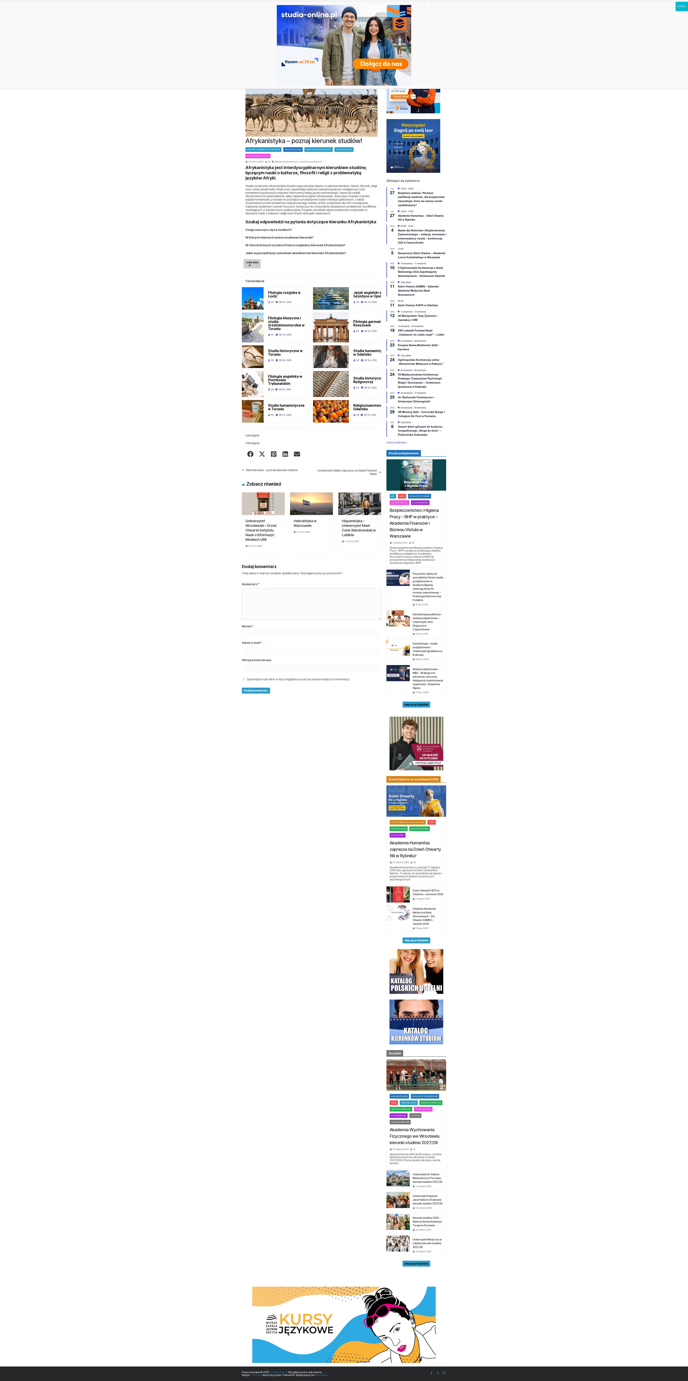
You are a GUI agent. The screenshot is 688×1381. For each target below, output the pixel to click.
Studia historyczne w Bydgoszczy (370, 380)
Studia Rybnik (397, 835)
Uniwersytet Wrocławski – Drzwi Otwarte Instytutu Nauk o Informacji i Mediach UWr (260, 530)
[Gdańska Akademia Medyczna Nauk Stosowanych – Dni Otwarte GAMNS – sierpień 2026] (398, 918)
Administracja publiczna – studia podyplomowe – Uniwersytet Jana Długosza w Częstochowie (427, 622)
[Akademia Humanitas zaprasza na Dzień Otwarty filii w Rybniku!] (416, 801)
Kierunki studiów (293, 149)
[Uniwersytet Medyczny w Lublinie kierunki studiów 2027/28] (398, 1245)
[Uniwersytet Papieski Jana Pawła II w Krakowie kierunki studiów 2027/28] (398, 1201)
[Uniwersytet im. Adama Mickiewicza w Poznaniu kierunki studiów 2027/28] (398, 1180)
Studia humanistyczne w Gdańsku (371, 352)
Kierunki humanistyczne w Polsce (263, 149)
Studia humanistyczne (258, 156)
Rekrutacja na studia (431, 1103)
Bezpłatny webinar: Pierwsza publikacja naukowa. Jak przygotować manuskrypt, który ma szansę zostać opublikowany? (421, 199)
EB (413, 543)
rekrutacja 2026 (398, 829)
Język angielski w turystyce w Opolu (368, 294)
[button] (250, 454)
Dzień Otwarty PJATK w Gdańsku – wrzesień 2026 (428, 892)
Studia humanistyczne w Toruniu (286, 407)
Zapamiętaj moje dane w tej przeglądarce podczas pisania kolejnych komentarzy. (298, 679)
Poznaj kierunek (344, 149)
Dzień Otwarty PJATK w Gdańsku (418, 305)
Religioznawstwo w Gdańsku (369, 407)
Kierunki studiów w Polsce (318, 149)
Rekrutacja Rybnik (419, 829)
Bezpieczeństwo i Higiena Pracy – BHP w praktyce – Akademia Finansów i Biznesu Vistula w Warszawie (414, 523)
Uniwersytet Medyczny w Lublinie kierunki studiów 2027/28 (427, 1243)
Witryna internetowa (256, 660)
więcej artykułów (416, 704)
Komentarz (251, 584)
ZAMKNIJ (682, 6)
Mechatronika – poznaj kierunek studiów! (272, 470)
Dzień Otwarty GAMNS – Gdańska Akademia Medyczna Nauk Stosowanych (418, 290)
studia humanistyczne (311, 161)
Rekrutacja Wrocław (401, 1109)
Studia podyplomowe (419, 496)
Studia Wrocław (398, 1116)
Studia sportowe (423, 1109)
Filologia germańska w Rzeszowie (371, 323)
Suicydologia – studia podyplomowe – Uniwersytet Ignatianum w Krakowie (427, 649)
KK (269, 161)
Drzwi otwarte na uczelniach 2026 (407, 822)
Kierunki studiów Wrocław (425, 1096)
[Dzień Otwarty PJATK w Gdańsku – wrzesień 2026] (398, 894)
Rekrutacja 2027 (408, 1103)
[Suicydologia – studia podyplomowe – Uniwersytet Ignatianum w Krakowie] (398, 651)
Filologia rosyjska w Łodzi (284, 294)
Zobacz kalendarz (396, 442)
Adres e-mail (252, 642)
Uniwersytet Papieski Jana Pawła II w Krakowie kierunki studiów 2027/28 (427, 1199)
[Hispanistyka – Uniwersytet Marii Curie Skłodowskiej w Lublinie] (359, 494)
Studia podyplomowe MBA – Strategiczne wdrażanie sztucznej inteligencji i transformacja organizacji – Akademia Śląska (428, 678)
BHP (393, 496)
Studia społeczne (399, 503)
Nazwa (248, 626)
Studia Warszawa (420, 503)
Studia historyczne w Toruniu (285, 352)
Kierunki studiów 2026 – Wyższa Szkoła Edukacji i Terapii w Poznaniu (427, 1221)
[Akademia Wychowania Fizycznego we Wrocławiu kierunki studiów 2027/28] (416, 1075)
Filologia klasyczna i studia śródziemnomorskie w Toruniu (286, 323)
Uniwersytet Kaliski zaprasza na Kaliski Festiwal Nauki (347, 472)
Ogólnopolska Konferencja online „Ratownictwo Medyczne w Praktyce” (420, 362)
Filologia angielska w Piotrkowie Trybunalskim (285, 380)
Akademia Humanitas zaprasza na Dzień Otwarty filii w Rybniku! (415, 849)
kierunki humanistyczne (286, 161)
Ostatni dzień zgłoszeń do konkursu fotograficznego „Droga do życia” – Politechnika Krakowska (420, 430)
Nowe (402, 496)
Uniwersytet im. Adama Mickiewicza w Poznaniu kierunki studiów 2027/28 (427, 1178)
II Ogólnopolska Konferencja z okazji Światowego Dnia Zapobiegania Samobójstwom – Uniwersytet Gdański (421, 272)
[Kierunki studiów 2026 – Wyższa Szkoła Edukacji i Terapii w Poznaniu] (398, 1223)
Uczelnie (415, 1116)
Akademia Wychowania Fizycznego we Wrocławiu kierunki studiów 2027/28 (414, 1136)
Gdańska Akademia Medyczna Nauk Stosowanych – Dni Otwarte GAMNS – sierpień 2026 (424, 916)
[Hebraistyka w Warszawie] (311, 494)
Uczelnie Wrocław (400, 1122)
